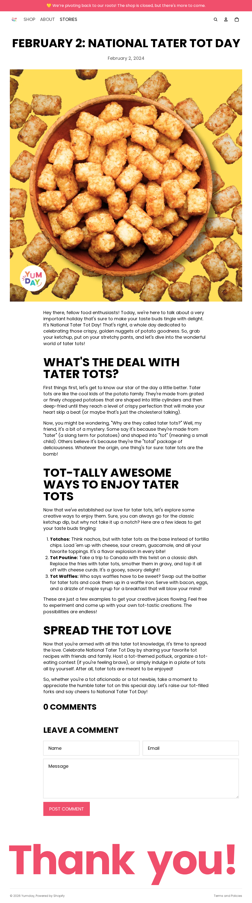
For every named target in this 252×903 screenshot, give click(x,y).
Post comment (66, 809)
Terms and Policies (228, 896)
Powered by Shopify (50, 896)
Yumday (27, 896)
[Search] (215, 19)
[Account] (225, 19)
